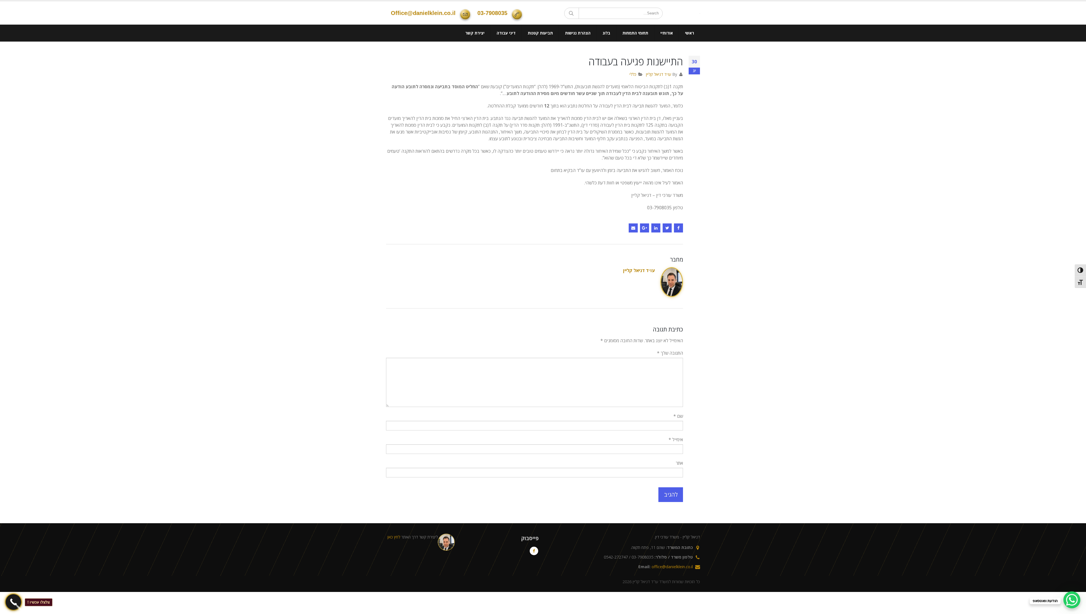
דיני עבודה (506, 55)
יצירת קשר (474, 55)
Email (633, 250)
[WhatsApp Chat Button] (1071, 599)
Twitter (667, 250)
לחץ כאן (393, 559)
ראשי (689, 55)
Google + (644, 250)
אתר (679, 485)
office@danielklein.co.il (423, 24)
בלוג (606, 55)
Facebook (678, 250)
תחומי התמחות (635, 55)
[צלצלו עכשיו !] (13, 602)
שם (678, 438)
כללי (633, 96)
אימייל (676, 461)
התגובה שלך (670, 375)
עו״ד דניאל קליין (658, 96)
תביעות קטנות (540, 55)
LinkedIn (655, 250)
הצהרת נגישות (578, 55)
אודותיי (666, 55)
